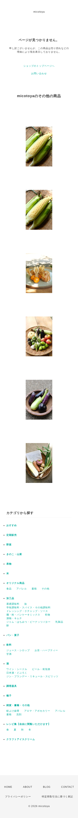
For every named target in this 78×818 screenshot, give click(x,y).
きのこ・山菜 (14, 554)
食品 (9, 588)
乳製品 (59, 622)
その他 (45, 588)
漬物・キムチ (14, 618)
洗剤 (19, 714)
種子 (9, 695)
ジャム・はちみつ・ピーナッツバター (28, 622)
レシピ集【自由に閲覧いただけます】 (28, 724)
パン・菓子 (12, 635)
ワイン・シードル (16, 669)
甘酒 (9, 654)
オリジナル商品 (15, 583)
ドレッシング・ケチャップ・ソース (27, 611)
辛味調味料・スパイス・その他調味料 (28, 607)
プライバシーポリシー (18, 796)
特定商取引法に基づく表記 (57, 796)
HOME (8, 787)
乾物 (47, 614)
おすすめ (11, 525)
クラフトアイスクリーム (20, 739)
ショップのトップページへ (39, 65)
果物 (9, 563)
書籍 (34, 588)
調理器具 (11, 686)
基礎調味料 (12, 603)
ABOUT (27, 787)
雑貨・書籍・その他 (18, 705)
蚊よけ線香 (12, 710)
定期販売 (11, 535)
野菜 (9, 544)
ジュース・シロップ (18, 650)
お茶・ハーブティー (46, 650)
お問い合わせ (39, 73)
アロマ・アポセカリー (37, 710)
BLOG (46, 787)
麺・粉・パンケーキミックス (23, 614)
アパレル (21, 588)
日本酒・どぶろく (16, 672)
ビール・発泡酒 (41, 669)
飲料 (9, 644)
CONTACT (67, 787)
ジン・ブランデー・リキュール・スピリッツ (32, 676)
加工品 (10, 598)
